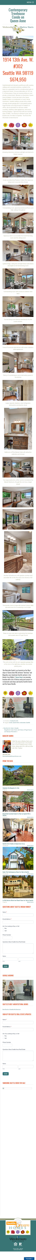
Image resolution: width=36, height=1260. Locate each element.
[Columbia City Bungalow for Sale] (18, 775)
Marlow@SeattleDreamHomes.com (12, 756)
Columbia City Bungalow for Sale (11, 788)
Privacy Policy (16, 1248)
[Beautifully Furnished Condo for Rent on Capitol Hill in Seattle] (18, 801)
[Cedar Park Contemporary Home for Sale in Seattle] (18, 858)
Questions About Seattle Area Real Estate (14, 942)
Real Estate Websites (18, 1249)
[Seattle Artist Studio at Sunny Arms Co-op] (18, 830)
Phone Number (7, 935)
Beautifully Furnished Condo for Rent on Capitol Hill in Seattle (16, 814)
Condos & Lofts (14, 721)
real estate (23, 722)
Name (5, 912)
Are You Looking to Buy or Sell (11, 926)
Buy (5, 928)
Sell (5, 930)
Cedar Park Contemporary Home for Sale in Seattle (16, 872)
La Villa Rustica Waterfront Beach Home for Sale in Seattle (18, 900)
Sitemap (21, 1248)
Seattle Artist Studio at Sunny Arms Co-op (14, 844)
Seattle (28, 722)
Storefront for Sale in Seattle (11, 728)
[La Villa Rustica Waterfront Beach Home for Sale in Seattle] (18, 886)
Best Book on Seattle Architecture (12, 1009)
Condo (10, 722)
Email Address (7, 919)
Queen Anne (18, 677)
